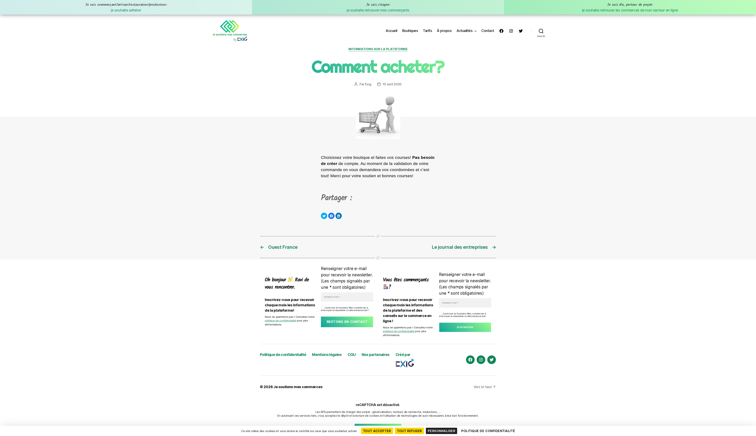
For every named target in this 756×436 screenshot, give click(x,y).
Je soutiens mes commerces (297, 387)
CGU (352, 354)
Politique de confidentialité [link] (488, 431)
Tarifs (427, 31)
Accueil (391, 31)
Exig (368, 84)
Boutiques (410, 31)
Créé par (403, 354)
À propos (444, 31)
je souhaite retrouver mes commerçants (378, 7)
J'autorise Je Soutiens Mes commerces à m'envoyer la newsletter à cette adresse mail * (345, 309)
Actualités (464, 31)
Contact (487, 31)
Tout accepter (377, 431)
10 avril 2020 (392, 84)
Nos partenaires (376, 354)
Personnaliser (441, 431)
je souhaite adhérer (126, 7)
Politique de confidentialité (283, 354)
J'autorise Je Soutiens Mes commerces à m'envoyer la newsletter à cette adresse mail (462, 315)
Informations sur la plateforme (378, 49)
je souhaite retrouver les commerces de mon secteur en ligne (630, 7)
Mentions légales (327, 354)
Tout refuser (409, 431)
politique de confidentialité (280, 320)
